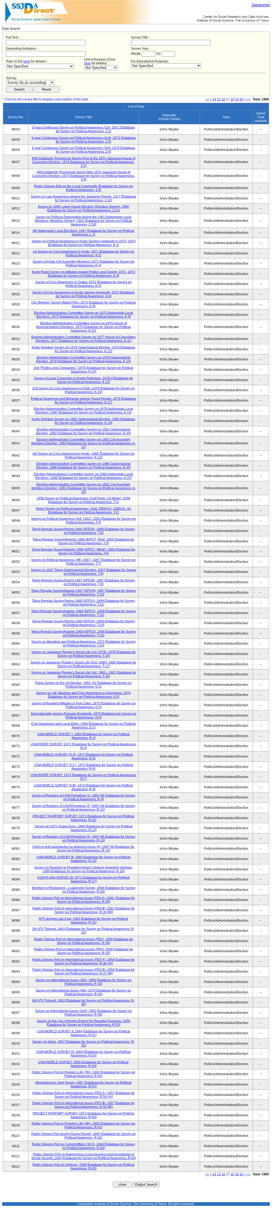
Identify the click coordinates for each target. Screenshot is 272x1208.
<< (207, 99)
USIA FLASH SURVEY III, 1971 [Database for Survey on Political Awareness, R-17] (83, 879)
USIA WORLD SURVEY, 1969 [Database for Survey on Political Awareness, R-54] (83, 1064)
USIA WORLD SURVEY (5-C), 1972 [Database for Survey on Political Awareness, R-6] (83, 767)
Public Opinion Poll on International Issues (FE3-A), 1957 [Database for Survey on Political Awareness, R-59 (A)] (83, 1095)
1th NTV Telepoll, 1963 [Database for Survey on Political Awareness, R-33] (83, 930)
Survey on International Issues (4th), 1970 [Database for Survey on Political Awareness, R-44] (83, 992)
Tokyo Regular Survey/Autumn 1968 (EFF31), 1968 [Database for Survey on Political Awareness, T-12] (83, 613)
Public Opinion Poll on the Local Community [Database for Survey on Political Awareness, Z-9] (83, 188)
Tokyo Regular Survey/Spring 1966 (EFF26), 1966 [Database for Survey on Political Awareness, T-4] (83, 531)
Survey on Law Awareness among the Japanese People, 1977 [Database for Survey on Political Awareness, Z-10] (83, 198)
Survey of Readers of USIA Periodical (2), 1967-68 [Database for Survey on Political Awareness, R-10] (83, 807)
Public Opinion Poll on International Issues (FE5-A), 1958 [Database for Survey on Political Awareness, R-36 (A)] (83, 961)
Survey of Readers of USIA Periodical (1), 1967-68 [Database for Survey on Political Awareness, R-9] (83, 797)
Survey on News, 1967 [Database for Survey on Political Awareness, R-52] (83, 1043)
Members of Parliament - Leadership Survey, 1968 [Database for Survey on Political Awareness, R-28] (83, 890)
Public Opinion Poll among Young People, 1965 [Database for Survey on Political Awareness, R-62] (83, 1135)
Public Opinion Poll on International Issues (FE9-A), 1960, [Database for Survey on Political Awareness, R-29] (83, 900)
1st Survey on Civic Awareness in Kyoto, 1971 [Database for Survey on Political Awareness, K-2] (83, 253)
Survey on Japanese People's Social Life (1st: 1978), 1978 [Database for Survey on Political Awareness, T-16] (83, 654)
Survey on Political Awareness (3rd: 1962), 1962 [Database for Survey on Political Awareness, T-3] (83, 520)
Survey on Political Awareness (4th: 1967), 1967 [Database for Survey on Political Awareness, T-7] (83, 561)
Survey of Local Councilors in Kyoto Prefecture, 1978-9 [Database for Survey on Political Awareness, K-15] (83, 380)
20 (241, 99)
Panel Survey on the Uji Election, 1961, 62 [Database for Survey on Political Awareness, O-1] (83, 684)
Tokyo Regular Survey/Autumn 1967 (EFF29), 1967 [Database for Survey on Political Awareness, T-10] (83, 592)
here (26, 61)
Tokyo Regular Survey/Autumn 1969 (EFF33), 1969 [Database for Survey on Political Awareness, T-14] (83, 633)
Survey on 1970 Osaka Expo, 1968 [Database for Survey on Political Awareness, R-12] (84, 828)
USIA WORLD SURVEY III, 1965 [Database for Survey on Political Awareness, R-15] (83, 859)
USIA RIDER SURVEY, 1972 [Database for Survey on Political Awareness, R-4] (84, 746)
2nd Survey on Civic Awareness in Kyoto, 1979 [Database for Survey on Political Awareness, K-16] (83, 390)
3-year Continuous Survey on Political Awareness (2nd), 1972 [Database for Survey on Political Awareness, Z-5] (83, 139)
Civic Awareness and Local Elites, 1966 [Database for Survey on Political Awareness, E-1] (83, 725)
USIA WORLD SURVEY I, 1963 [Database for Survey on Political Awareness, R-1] (83, 736)
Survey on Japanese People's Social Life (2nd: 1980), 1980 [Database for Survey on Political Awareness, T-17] (83, 664)
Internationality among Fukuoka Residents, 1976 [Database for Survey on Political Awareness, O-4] (83, 715)
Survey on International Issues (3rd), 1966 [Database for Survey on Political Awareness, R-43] (83, 982)
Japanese (260, 5)
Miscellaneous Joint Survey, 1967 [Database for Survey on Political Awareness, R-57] (83, 1084)
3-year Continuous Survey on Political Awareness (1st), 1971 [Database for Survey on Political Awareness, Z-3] (83, 129)
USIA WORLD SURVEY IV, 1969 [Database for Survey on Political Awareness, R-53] (83, 1053)
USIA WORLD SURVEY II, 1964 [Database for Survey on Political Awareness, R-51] (83, 1033)
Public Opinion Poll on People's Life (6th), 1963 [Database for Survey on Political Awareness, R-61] (83, 1125)
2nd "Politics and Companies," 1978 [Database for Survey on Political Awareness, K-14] (83, 369)
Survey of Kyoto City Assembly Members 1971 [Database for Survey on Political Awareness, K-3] (83, 263)
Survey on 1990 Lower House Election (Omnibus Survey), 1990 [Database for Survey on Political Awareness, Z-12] (83, 208)
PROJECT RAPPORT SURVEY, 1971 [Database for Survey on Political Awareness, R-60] (83, 1115)
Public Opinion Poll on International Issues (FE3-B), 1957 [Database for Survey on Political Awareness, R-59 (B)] (83, 1105)
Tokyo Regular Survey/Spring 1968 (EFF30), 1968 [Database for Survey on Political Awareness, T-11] (83, 602)
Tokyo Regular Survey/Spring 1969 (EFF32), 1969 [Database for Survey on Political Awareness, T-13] (83, 623)
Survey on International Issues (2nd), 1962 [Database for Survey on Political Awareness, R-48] (83, 1012)
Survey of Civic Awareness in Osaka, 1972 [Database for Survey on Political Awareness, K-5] (83, 284)
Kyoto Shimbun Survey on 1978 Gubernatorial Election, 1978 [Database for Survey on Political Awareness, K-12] (83, 349)
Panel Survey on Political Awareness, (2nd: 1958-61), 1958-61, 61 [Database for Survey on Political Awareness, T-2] (83, 510)
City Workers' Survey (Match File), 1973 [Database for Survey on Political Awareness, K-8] (83, 304)
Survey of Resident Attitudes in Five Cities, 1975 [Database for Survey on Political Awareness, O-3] (83, 705)
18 (232, 99)
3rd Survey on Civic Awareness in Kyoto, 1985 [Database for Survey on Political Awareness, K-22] (83, 455)
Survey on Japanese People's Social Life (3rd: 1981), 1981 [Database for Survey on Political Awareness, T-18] (83, 674)
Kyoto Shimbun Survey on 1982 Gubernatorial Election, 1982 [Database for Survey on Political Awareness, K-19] (83, 421)
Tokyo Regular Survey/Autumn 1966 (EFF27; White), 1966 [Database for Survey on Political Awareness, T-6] (83, 551)
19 (237, 99)
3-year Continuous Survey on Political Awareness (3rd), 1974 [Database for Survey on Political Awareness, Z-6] (83, 150)
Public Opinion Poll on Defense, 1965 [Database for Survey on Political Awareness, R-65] (83, 1166)
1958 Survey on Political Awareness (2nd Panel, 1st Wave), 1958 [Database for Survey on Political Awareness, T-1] (83, 500)
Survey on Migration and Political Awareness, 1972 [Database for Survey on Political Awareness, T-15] (83, 643)
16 (223, 99)
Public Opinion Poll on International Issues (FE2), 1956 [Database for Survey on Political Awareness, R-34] (83, 941)
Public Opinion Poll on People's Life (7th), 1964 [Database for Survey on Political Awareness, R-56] (83, 1074)
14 (214, 99)
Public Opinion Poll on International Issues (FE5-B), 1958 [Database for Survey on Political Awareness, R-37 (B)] (83, 971)
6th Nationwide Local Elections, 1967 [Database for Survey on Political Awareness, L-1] (83, 232)
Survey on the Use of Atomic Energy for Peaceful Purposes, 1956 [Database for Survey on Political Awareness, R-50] (83, 1023)
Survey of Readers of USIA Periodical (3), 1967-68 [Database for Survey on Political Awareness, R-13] (83, 838)
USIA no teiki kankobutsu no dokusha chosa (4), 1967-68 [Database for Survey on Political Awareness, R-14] (83, 848)
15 (219, 99)
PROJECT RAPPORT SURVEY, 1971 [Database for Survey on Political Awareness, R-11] (83, 818)
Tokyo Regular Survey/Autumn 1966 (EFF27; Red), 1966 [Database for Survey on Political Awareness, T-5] (83, 541)
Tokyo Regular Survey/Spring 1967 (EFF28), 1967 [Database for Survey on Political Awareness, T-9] (83, 582)
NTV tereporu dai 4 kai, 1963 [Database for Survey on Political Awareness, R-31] (83, 920)
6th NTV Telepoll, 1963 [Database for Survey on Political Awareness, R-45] (83, 1002)
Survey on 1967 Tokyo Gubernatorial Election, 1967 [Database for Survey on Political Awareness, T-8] (83, 572)
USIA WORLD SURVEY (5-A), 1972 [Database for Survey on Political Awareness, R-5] (83, 756)
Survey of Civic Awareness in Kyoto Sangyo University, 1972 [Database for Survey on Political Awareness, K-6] (83, 294)
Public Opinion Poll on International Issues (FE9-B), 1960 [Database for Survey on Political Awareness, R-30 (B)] (83, 910)
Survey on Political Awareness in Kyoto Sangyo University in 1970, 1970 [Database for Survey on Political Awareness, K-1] (83, 243)
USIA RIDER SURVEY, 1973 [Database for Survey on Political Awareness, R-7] (84, 777)
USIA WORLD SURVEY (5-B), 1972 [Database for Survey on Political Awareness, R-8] (83, 787)
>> (248, 99)
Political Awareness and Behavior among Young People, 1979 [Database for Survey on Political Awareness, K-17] (83, 400)
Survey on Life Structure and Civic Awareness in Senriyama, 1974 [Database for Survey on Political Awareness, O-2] (83, 695)
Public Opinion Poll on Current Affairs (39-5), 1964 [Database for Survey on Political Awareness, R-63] (83, 1146)
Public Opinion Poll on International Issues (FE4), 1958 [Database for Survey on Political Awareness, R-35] (83, 951)
